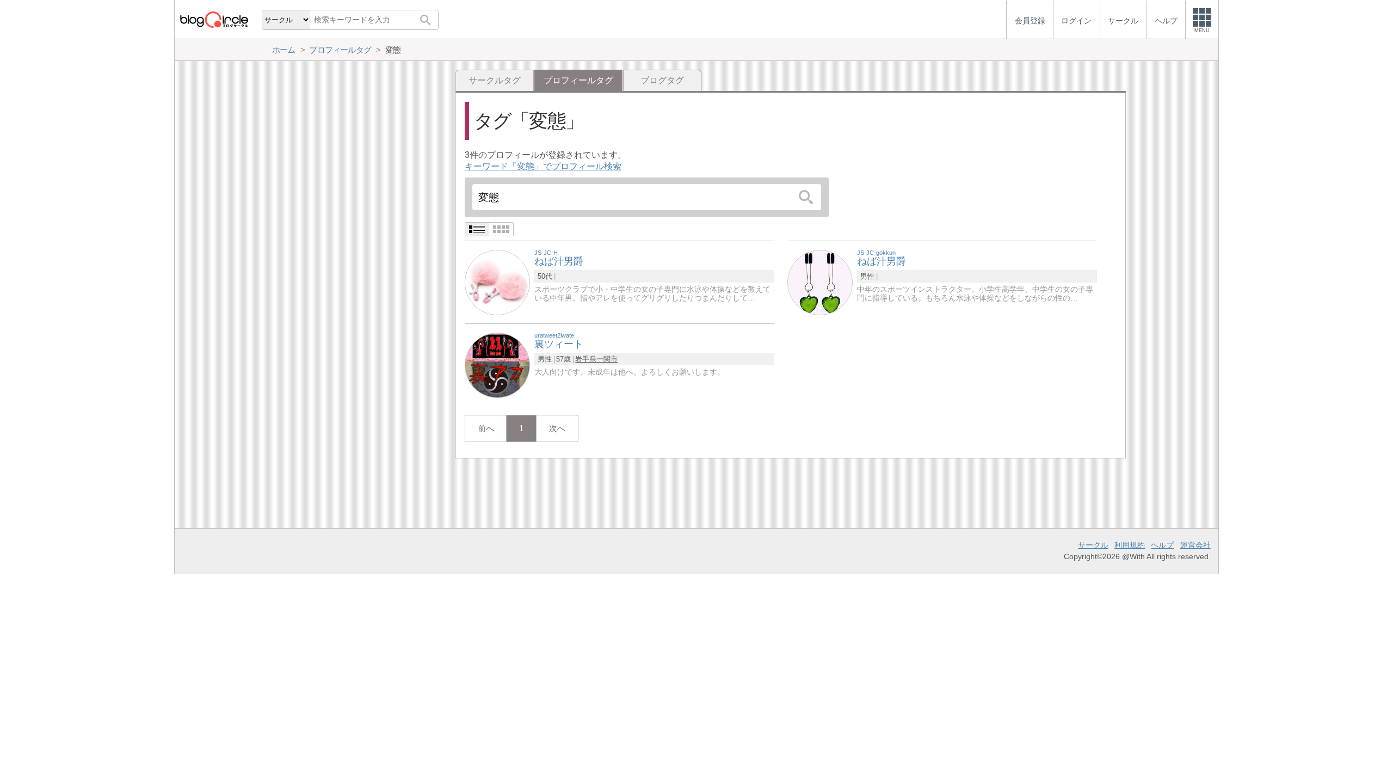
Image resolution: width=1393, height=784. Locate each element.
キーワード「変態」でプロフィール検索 (543, 166)
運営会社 (1195, 545)
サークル (1093, 545)
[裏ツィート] (497, 364)
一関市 (607, 359)
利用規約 (1129, 545)
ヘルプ (1162, 545)
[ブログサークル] (214, 19)
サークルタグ (495, 80)
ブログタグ (662, 80)
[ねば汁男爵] (497, 281)
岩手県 (585, 359)
